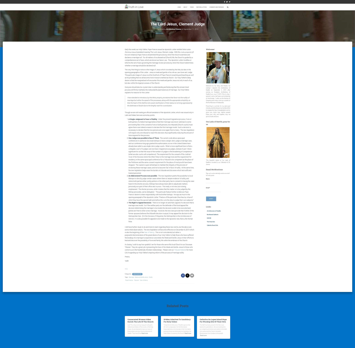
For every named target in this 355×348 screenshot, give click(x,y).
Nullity (151, 277)
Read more (145, 333)
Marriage (131, 277)
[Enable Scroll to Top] (351, 344)
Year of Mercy (149, 232)
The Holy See (211, 221)
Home (179, 7)
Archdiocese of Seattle (214, 211)
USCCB (209, 218)
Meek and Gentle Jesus (141, 277)
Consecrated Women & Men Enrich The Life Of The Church (141, 320)
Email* (208, 188)
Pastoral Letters (201, 7)
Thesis (192, 7)
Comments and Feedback (216, 7)
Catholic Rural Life (212, 225)
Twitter (227, 2)
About (185, 7)
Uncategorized (137, 274)
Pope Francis (129, 280)
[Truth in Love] (134, 7)
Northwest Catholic (212, 214)
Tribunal (136, 280)
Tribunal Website (180, 250)
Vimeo (229, 2)
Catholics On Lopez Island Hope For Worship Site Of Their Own (213, 320)
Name (208, 179)
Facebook (224, 2)
